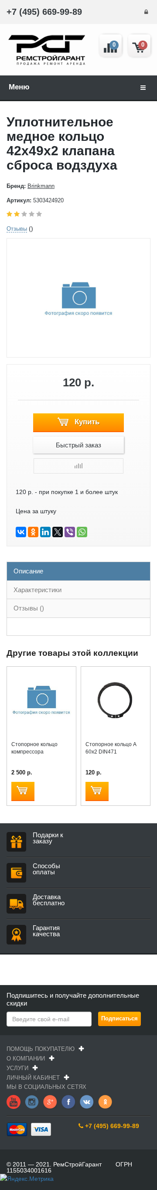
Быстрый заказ (78, 445)
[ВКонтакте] (21, 532)
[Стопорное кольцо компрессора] (41, 700)
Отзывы (17, 228)
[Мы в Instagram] (32, 1101)
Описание (28, 571)
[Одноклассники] (33, 532)
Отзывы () (29, 608)
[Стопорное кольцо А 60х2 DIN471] (115, 700)
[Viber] (70, 532)
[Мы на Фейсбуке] (68, 1101)
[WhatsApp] (82, 532)
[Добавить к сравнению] (78, 466)
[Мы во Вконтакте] (87, 1101)
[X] (57, 532)
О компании (26, 1058)
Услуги (17, 1068)
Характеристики (37, 589)
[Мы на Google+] (50, 1101)
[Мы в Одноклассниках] (105, 1101)
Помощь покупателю (41, 1049)
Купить (85, 422)
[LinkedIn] (45, 532)
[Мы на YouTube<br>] (13, 1101)
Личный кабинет (33, 1077)
